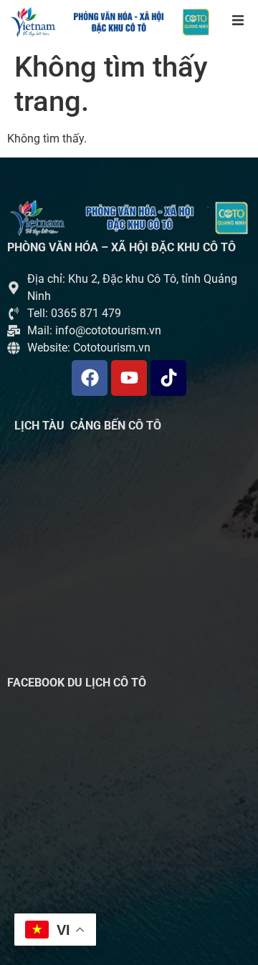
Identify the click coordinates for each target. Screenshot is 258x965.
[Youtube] (129, 378)
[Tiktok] (168, 378)
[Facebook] (90, 378)
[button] (238, 20)
